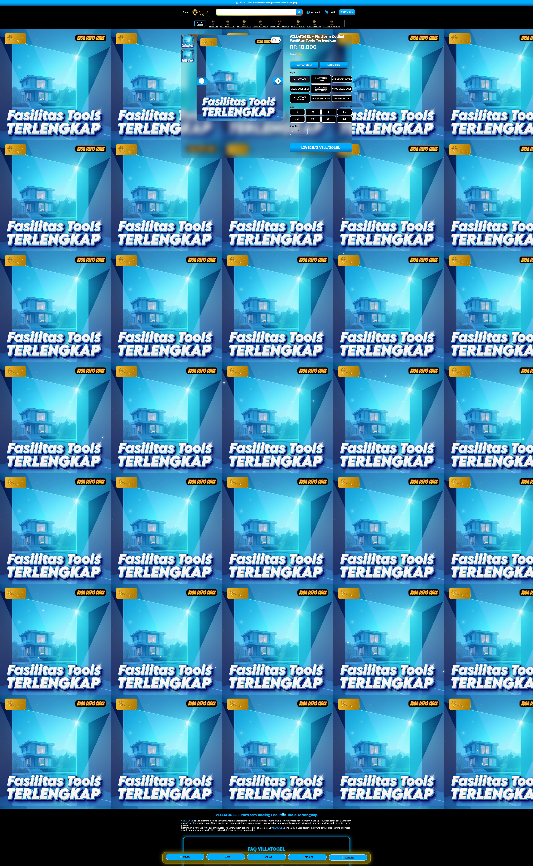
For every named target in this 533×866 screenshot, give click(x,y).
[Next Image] (278, 81)
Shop (185, 12)
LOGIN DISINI (333, 65)
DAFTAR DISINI (304, 65)
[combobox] (256, 12)
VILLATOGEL (187, 821)
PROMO (186, 857)
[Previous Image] (202, 81)
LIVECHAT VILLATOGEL (320, 147)
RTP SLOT (309, 857)
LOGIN (227, 857)
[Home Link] (200, 12)
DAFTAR (268, 857)
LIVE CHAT (349, 858)
